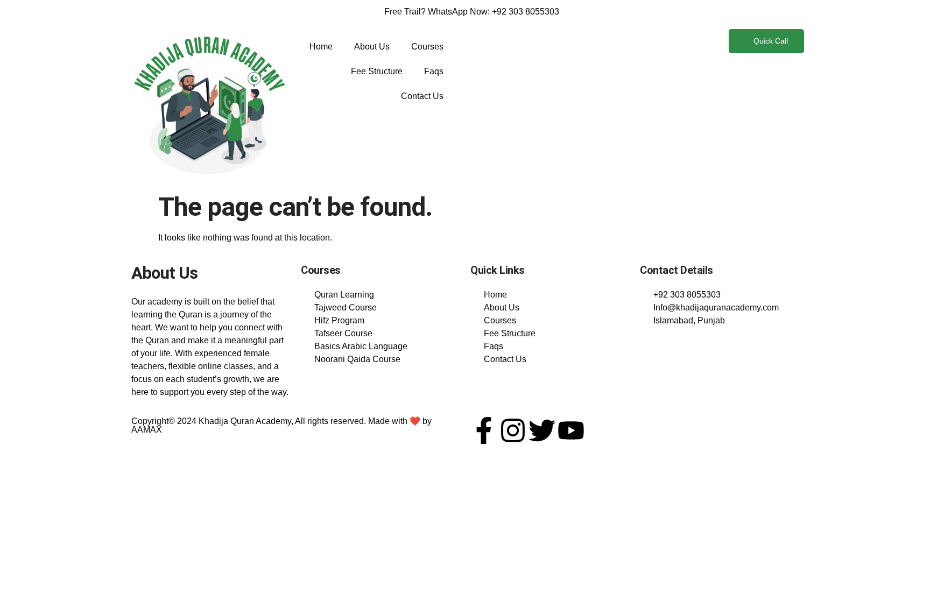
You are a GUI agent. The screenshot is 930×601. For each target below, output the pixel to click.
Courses (427, 46)
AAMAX (146, 429)
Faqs (433, 71)
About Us (372, 46)
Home (321, 46)
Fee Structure (377, 71)
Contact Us (422, 96)
